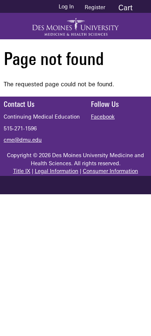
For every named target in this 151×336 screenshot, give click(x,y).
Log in (66, 7)
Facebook (103, 117)
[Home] (75, 24)
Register (95, 8)
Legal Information (56, 171)
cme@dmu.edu (23, 140)
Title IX (21, 171)
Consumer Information (110, 171)
